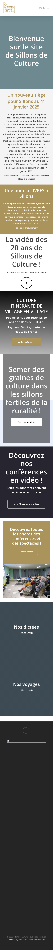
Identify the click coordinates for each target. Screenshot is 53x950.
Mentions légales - (15, 939)
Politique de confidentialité (34, 939)
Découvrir (26, 633)
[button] (44, 7)
